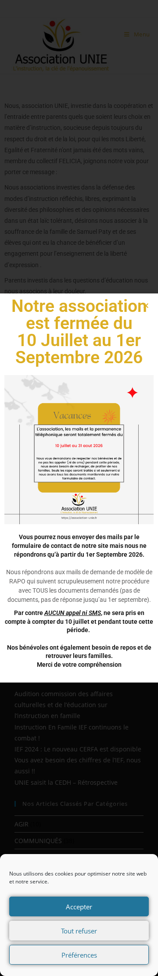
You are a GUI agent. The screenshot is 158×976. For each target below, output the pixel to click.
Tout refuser (79, 930)
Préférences (79, 955)
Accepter (79, 906)
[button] (146, 305)
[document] (79, 488)
